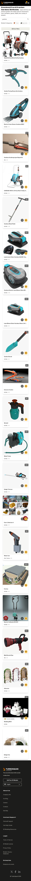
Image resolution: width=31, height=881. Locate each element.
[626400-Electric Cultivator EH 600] (15, 608)
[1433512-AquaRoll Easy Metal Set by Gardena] (15, 44)
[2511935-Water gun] (15, 542)
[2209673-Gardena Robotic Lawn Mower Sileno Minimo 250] (15, 276)
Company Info (7, 794)
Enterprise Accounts (8, 864)
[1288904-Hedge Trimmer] (15, 475)
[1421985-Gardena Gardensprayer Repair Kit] (15, 143)
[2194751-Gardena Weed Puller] (15, 210)
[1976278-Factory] (15, 575)
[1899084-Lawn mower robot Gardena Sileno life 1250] (15, 309)
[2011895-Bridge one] (15, 741)
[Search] (28, 19)
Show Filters (16, 28)
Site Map (5, 810)
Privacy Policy (7, 848)
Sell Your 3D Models (12, 780)
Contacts (5, 806)
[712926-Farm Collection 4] (15, 508)
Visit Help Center (7, 825)
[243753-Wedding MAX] (15, 708)
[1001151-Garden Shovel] (15, 343)
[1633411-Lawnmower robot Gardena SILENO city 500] (15, 243)
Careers (5, 802)
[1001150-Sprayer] (15, 409)
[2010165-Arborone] (15, 674)
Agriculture (25, 23)
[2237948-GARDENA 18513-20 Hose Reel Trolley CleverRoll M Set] (15, 177)
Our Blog (5, 798)
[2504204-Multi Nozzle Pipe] (15, 641)
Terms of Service (8, 840)
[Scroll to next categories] (29, 23)
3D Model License (8, 844)
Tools (17, 23)
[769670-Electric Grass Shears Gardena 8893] (15, 110)
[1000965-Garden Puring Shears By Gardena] (15, 77)
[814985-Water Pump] (15, 442)
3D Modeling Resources (9, 829)
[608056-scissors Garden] (15, 376)
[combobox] (13, 19)
